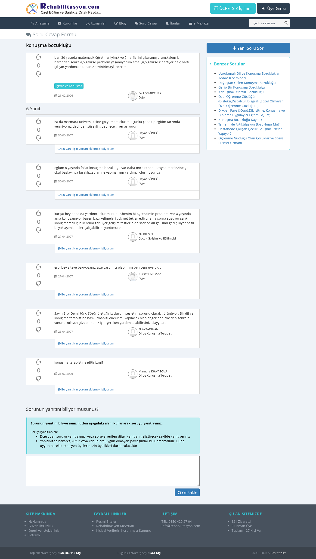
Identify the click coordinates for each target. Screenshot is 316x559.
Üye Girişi (276, 8)
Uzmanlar (98, 23)
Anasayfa (42, 23)
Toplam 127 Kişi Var (247, 530)
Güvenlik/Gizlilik (40, 526)
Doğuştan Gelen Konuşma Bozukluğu (247, 82)
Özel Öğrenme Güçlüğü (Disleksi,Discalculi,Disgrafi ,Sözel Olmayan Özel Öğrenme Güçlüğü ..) (251, 101)
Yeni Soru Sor (249, 48)
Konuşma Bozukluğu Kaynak (240, 119)
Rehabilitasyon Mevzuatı (115, 526)
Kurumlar (69, 23)
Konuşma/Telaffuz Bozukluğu (241, 92)
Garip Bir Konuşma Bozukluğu (241, 87)
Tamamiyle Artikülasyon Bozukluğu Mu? (248, 124)
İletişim (34, 535)
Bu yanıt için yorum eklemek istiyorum (87, 149)
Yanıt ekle (189, 492)
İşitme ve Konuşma (69, 86)
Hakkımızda (37, 521)
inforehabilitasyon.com (180, 526)
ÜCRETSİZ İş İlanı (235, 8)
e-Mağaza (201, 23)
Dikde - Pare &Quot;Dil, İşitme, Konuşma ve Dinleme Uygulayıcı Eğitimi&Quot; (251, 112)
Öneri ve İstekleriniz (43, 530)
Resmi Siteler (106, 521)
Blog (122, 23)
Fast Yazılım (278, 553)
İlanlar (174, 23)
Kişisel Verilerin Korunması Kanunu (123, 530)
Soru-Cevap (147, 23)
